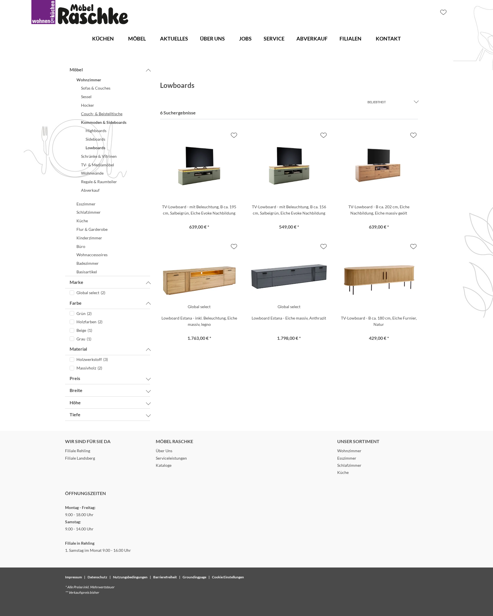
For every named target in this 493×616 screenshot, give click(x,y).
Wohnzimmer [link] (349, 450)
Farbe (76, 303)
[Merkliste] (443, 12)
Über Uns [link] (164, 450)
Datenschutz (97, 577)
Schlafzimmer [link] (349, 465)
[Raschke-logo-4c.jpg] (79, 12)
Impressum (73, 577)
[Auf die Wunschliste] (234, 135)
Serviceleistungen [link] (171, 458)
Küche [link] (343, 472)
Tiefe (75, 414)
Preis (75, 378)
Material (78, 349)
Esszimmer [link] (346, 458)
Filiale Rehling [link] (77, 450)
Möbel (76, 69)
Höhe (75, 402)
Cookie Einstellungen (228, 577)
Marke (76, 282)
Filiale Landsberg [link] (80, 458)
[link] (103, 38)
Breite (76, 390)
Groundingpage (194, 577)
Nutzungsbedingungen (130, 577)
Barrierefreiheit (165, 577)
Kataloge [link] (163, 465)
